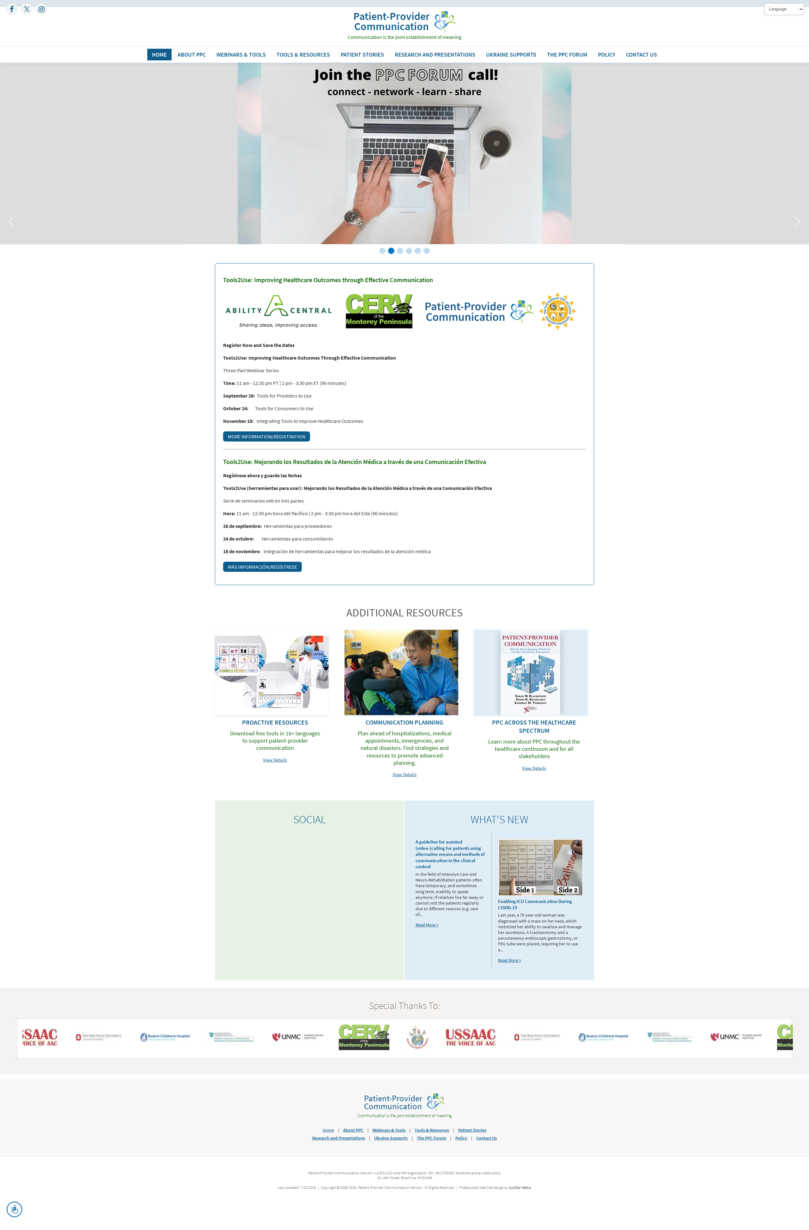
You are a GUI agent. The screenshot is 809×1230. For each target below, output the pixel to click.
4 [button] (409, 251)
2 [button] (391, 251)
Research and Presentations (435, 54)
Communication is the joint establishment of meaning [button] (404, 37)
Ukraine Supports (511, 54)
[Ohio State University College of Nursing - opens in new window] (79, 1043)
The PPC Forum (567, 54)
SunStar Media (520, 1187)
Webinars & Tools (241, 54)
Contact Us (641, 54)
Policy (606, 54)
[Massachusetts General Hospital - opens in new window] (212, 1043)
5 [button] (418, 251)
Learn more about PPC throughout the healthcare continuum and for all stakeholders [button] (534, 749)
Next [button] (795, 217)
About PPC (192, 54)
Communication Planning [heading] (404, 722)
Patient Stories (362, 54)
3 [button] (400, 251)
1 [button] (382, 251)
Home (159, 54)
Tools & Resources (303, 54)
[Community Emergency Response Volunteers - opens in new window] (345, 1048)
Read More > (427, 925)
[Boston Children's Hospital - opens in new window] (146, 1040)
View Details (275, 760)
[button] (391, 21)
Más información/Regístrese (262, 567)
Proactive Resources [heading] (275, 722)
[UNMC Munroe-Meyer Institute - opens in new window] (279, 1039)
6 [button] (426, 251)
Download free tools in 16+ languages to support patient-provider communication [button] (275, 741)
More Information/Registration (266, 436)
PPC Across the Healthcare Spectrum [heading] (534, 726)
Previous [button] (13, 217)
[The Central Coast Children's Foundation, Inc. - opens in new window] (398, 1049)
